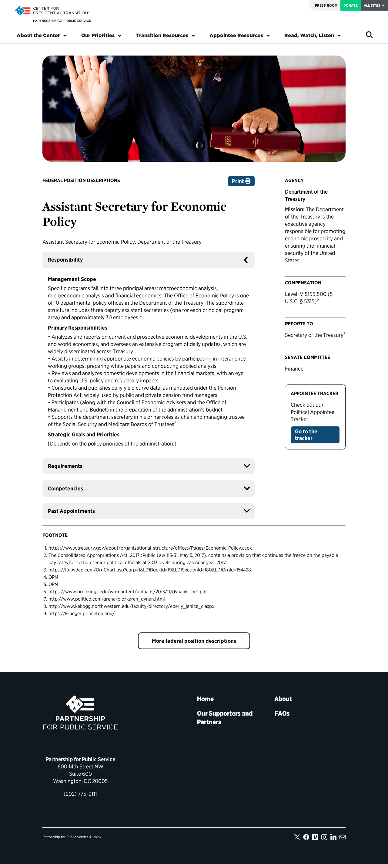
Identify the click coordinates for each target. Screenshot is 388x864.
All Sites (372, 5)
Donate (350, 5)
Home (205, 699)
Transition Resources (162, 35)
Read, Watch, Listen (309, 35)
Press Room (326, 5)
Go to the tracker (306, 434)
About (283, 699)
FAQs (282, 713)
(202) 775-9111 (80, 794)
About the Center (38, 35)
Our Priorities (98, 35)
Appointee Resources (236, 35)
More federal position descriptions (194, 641)
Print (238, 181)
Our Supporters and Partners (225, 718)
